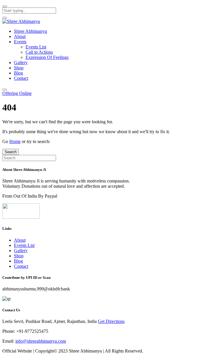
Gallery (21, 62)
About (20, 36)
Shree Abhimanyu (30, 31)
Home (15, 141)
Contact (21, 78)
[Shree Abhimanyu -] (21, 21)
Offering (17, 93)
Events (20, 41)
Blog (18, 73)
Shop (19, 67)
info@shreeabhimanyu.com (40, 341)
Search (11, 152)
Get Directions (111, 321)
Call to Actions (39, 52)
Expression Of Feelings (47, 57)
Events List (36, 46)
